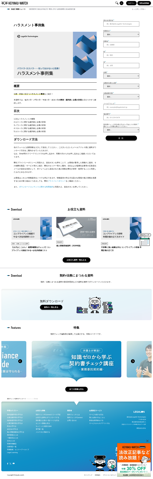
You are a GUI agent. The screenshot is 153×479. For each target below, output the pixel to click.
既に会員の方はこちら (97, 417)
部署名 (106, 41)
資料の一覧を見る (51, 307)
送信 (121, 138)
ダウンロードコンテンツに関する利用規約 (36, 187)
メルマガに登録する (43, 432)
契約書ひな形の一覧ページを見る (47, 420)
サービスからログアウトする (99, 423)
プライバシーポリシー (57, 181)
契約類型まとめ (12, 435)
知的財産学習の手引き (15, 420)
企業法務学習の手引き (15, 417)
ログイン (131, 3)
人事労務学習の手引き (15, 423)
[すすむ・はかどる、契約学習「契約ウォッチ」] (14, 3)
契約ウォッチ (11, 399)
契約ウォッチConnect (75, 417)
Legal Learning (12, 452)
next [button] (133, 361)
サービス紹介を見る (96, 414)
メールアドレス (109, 103)
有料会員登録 (144, 3)
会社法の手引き (12, 429)
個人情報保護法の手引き (15, 432)
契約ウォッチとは (73, 414)
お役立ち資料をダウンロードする (47, 417)
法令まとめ (11, 441)
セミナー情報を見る (43, 423)
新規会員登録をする (96, 420)
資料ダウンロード (20, 399)
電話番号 (107, 114)
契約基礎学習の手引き (15, 414)
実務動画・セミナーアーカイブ (18, 449)
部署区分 (107, 30)
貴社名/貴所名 (108, 20)
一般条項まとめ (12, 438)
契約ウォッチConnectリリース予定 (48, 414)
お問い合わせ (72, 420)
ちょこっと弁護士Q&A (44, 426)
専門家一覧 (40, 429)
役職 (105, 72)
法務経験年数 (108, 93)
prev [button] (20, 361)
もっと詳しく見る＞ (139, 9)
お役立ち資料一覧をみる (76, 260)
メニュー (121, 3)
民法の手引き (11, 426)
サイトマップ (88, 475)
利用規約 (97, 475)
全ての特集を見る (76, 389)
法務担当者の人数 (110, 82)
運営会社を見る (141, 428)
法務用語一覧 (11, 447)
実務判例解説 (11, 444)
